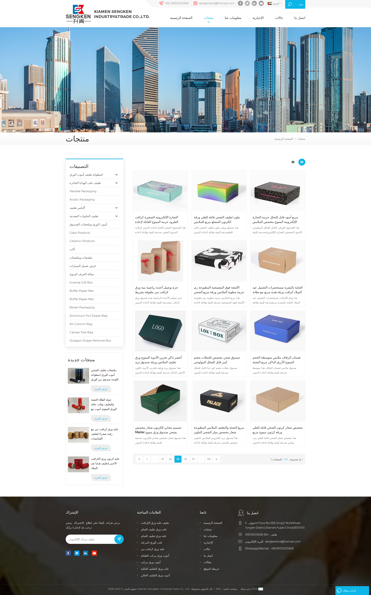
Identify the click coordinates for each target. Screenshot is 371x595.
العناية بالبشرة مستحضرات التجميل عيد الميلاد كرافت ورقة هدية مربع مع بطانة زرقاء (278, 290)
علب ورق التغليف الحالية (155, 568)
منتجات (209, 18)
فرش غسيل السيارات (83, 266)
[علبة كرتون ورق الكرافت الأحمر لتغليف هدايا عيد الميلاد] (78, 464)
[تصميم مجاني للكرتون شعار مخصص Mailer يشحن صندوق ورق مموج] (160, 401)
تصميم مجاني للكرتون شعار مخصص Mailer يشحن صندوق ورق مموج (158, 430)
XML (218, 588)
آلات (72, 249)
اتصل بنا (299, 18)
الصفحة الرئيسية (181, 18)
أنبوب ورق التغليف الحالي (155, 575)
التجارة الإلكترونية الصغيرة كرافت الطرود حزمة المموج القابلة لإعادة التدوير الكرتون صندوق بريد (156, 219)
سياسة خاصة (230, 588)
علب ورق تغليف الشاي (154, 529)
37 (193, 459)
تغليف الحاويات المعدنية (84, 216)
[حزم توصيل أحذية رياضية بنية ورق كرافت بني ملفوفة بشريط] (160, 261)
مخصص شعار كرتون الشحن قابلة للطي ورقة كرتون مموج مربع (278, 430)
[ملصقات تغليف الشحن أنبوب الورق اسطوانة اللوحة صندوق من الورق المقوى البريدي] (78, 376)
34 (170, 459)
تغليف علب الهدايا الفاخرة (85, 183)
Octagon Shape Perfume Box (90, 340)
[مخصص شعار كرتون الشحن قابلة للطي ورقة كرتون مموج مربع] (278, 401)
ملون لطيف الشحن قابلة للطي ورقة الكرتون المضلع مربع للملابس (217, 219)
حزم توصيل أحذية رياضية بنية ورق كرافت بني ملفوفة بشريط (156, 290)
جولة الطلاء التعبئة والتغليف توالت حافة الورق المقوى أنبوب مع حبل (104, 404)
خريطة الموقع (211, 568)
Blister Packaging (82, 307)
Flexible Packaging (83, 191)
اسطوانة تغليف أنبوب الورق (86, 174)
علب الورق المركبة (151, 542)
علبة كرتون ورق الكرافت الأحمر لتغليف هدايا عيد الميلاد (105, 463)
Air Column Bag (81, 324)
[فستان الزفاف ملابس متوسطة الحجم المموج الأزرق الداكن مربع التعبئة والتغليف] (278, 331)
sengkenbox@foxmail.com (216, 3)
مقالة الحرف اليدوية (82, 274)
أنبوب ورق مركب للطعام (155, 555)
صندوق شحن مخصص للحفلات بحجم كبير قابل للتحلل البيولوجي (217, 360)
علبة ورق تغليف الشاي (153, 536)
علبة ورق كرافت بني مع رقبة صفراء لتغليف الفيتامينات (104, 433)
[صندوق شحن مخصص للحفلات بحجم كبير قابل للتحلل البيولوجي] (219, 331)
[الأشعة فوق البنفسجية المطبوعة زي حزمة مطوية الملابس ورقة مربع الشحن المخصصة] (219, 261)
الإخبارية (258, 18)
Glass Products (80, 232)
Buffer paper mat (82, 291)
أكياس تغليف (77, 208)
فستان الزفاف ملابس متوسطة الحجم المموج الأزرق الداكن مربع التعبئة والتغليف (276, 360)
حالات (279, 18)
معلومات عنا (233, 18)
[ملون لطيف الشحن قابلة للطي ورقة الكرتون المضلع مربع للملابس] (219, 191)
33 (162, 459)
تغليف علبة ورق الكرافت (155, 523)
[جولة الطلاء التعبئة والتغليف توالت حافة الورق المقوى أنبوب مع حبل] (78, 405)
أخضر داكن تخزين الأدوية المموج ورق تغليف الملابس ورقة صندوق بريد (158, 360)
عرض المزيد (101, 388)
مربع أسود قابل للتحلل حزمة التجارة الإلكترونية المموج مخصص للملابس (275, 219)
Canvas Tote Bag (81, 332)
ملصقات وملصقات (81, 257)
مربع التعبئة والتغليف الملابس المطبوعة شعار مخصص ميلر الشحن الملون (219, 430)
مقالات (207, 562)
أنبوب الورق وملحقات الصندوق (88, 224)
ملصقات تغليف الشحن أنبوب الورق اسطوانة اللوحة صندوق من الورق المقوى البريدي (104, 375)
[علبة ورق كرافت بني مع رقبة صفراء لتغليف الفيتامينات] (78, 435)
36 (185, 459)
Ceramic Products (82, 241)
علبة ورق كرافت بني (152, 549)
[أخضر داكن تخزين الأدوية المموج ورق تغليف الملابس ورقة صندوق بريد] (160, 331)
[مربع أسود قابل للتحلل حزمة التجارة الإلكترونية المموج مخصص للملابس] (278, 191)
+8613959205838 (282, 548)
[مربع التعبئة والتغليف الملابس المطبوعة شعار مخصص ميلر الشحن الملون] (219, 401)
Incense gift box (81, 282)
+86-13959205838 (177, 3)
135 (209, 459)
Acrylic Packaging (82, 199)
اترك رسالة (349, 590)
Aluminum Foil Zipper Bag (88, 315)
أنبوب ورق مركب (151, 562)
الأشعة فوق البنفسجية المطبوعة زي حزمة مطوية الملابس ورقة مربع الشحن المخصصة (219, 290)
